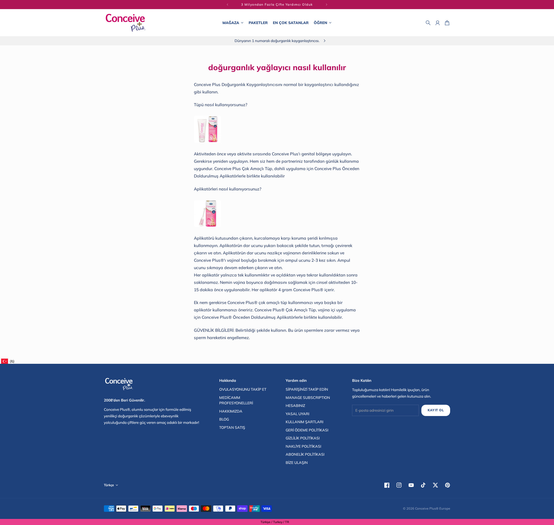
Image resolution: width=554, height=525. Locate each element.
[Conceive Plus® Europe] (125, 22)
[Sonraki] (326, 4)
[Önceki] (227, 4)
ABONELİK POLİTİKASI (305, 454)
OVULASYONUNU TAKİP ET (242, 389)
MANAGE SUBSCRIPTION (308, 397)
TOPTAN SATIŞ (232, 427)
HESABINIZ (295, 405)
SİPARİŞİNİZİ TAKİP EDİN (307, 389)
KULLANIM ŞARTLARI (304, 421)
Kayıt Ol (436, 410)
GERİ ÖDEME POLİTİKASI (307, 430)
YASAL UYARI (297, 413)
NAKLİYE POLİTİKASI (303, 446)
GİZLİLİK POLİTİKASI (303, 438)
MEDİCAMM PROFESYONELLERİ (236, 400)
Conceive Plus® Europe (432, 508)
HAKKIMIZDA (230, 411)
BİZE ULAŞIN (297, 462)
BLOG (224, 419)
